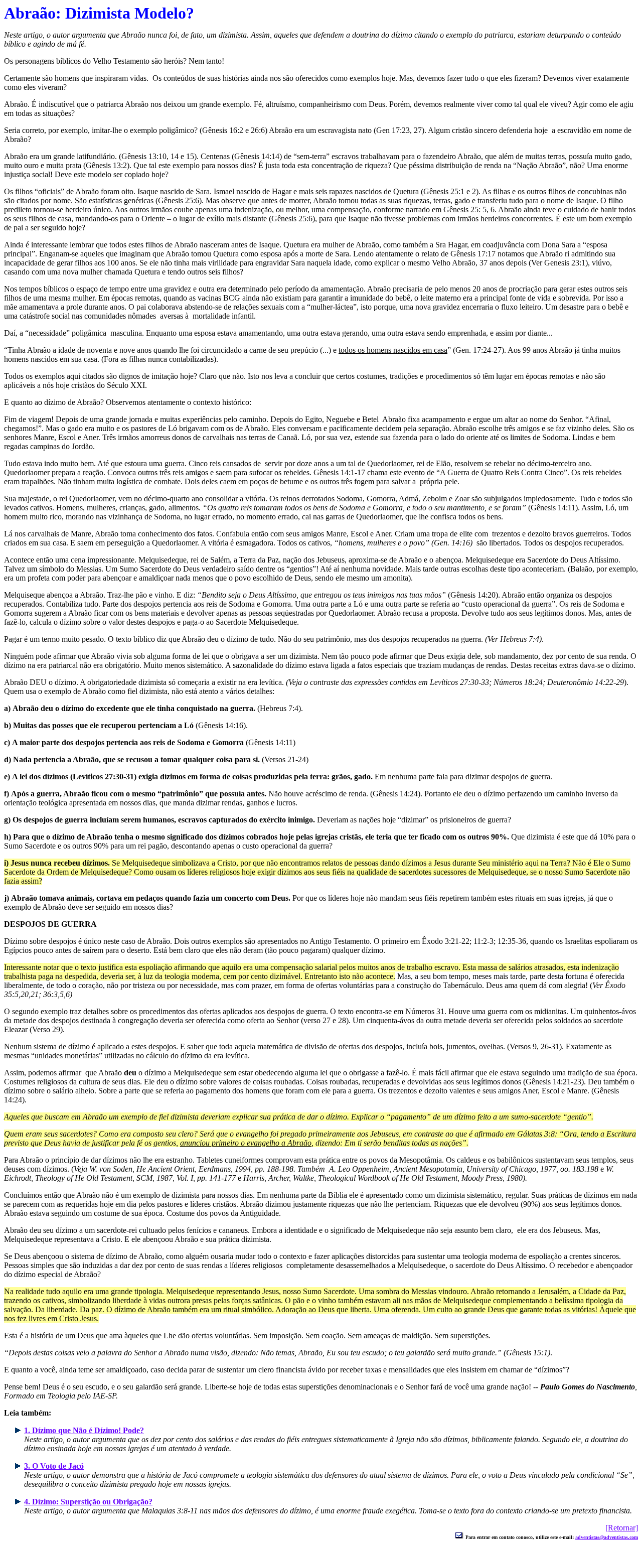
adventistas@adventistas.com (606, 1537)
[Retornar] (621, 1527)
